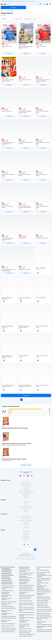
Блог (26, 525)
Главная (2, 10)
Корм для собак (26, 536)
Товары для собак (26, 534)
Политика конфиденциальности (26, 490)
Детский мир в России (21, 558)
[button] (13, 7)
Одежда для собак (26, 538)
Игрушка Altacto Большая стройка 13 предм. (14, 459)
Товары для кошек (26, 531)
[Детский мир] (3, 4)
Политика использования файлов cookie (26, 492)
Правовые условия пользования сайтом (26, 554)
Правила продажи (26, 486)
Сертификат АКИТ (26, 494)
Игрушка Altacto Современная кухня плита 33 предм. (17, 443)
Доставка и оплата (26, 481)
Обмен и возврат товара (26, 485)
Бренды (7, 10)
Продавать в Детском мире (26, 483)
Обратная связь (26, 495)
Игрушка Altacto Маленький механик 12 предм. (15, 428)
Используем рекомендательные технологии (26, 556)
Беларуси (33, 558)
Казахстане (28, 558)
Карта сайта (26, 497)
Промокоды (26, 488)
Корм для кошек (26, 533)
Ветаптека (26, 540)
